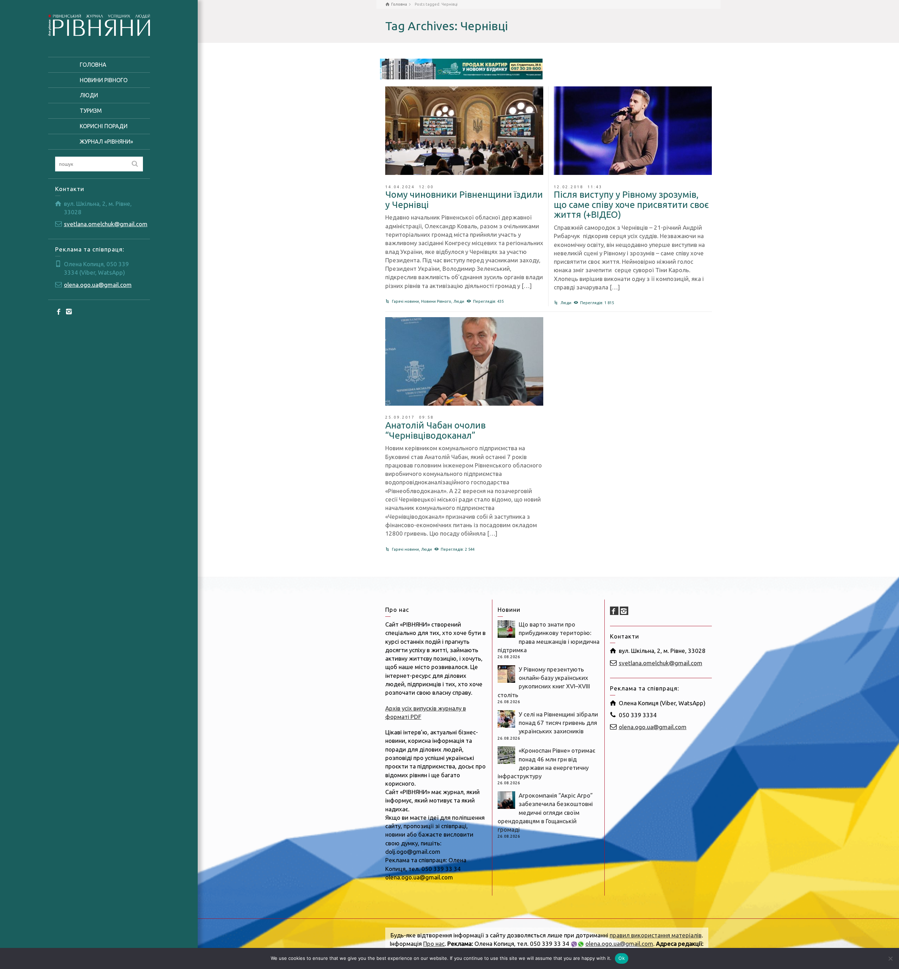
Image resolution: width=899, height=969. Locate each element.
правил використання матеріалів (656, 935)
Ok (621, 958)
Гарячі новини (405, 301)
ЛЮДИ (89, 95)
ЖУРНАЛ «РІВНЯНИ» (106, 141)
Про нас (434, 943)
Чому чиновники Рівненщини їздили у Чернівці (464, 199)
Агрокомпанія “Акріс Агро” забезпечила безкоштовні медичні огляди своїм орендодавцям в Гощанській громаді (545, 812)
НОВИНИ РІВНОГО (103, 80)
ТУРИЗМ (91, 110)
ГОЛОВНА (93, 64)
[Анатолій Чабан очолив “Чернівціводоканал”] (464, 361)
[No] (890, 958)
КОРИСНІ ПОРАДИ (103, 126)
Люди (458, 301)
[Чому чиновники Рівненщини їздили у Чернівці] (464, 130)
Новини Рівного (436, 301)
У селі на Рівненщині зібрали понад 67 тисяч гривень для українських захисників (558, 723)
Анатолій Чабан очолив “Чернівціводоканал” (435, 430)
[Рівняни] (99, 24)
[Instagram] (69, 311)
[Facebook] (59, 311)
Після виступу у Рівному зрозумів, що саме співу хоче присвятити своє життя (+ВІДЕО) (631, 204)
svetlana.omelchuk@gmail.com (105, 224)
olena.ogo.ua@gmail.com (98, 284)
